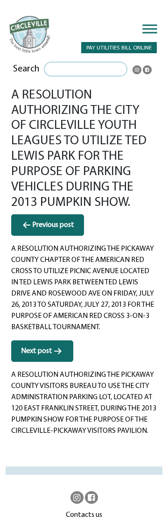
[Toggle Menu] (149, 28)
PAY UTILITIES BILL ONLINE (119, 48)
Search (26, 69)
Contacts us (84, 515)
